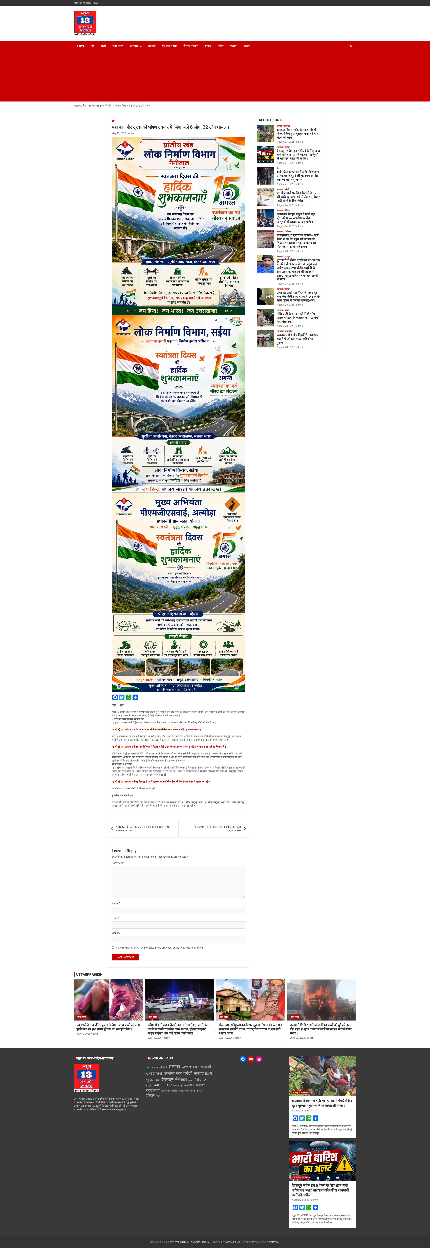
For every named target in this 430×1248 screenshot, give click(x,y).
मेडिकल (233, 45)
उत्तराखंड (134, 45)
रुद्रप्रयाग (153, 1090)
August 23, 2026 (285, 251)
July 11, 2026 (155, 1037)
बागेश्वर (167, 1085)
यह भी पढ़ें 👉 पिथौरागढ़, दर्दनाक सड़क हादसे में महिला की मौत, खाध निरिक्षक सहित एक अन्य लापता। (156, 729)
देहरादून (287, 147)
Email (115, 918)
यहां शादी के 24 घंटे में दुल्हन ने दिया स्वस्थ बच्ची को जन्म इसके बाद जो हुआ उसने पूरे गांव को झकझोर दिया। (108, 1027)
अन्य (165, 1067)
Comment (118, 862)
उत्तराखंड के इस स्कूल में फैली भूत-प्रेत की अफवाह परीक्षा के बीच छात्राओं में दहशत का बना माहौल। (296, 218)
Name (116, 903)
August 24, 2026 (285, 141)
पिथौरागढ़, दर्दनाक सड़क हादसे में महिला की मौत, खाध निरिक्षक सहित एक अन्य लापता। (143, 828)
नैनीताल (287, 210)
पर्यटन (221, 45)
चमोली (287, 189)
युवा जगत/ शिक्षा (187, 1085)
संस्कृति (208, 45)
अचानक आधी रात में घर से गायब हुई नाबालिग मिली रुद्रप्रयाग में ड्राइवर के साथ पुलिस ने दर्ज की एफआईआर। (298, 296)
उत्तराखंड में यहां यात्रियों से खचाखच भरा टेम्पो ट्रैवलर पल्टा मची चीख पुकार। (297, 339)
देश (92, 45)
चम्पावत (199, 1073)
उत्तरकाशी (280, 331)
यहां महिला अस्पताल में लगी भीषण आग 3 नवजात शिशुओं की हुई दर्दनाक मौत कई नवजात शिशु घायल (298, 176)
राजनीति (151, 45)
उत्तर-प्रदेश (118, 45)
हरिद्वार (150, 1095)
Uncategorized (154, 1067)
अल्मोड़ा (279, 126)
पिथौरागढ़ (288, 231)
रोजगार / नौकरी (191, 45)
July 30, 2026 (83, 1033)
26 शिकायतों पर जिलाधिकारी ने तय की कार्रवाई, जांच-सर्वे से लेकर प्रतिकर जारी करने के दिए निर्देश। (298, 197)
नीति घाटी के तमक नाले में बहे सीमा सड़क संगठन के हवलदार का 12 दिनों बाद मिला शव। (297, 317)
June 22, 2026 (297, 1037)
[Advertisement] (215, 76)
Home (81, 45)
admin (131, 133)
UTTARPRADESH (89, 975)
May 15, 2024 (119, 133)
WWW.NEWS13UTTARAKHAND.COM (189, 1241)
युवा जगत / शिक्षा (169, 45)
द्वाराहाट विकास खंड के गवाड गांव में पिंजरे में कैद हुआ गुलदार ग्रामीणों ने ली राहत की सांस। (298, 133)
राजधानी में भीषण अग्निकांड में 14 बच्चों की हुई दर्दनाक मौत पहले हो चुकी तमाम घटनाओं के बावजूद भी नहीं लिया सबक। (320, 1029)
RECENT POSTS (271, 120)
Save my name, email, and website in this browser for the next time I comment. (159, 947)
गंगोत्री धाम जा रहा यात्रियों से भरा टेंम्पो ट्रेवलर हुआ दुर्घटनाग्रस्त (217, 828)
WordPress (272, 1241)
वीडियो (246, 45)
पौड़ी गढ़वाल (153, 1085)
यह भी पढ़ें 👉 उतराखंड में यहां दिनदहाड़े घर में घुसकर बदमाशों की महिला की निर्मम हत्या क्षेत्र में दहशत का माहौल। (162, 781)
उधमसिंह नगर (173, 1073)
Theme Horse (232, 1241)
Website (116, 932)
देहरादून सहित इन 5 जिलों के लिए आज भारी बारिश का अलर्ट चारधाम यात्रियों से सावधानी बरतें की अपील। (298, 155)
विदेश (103, 45)
